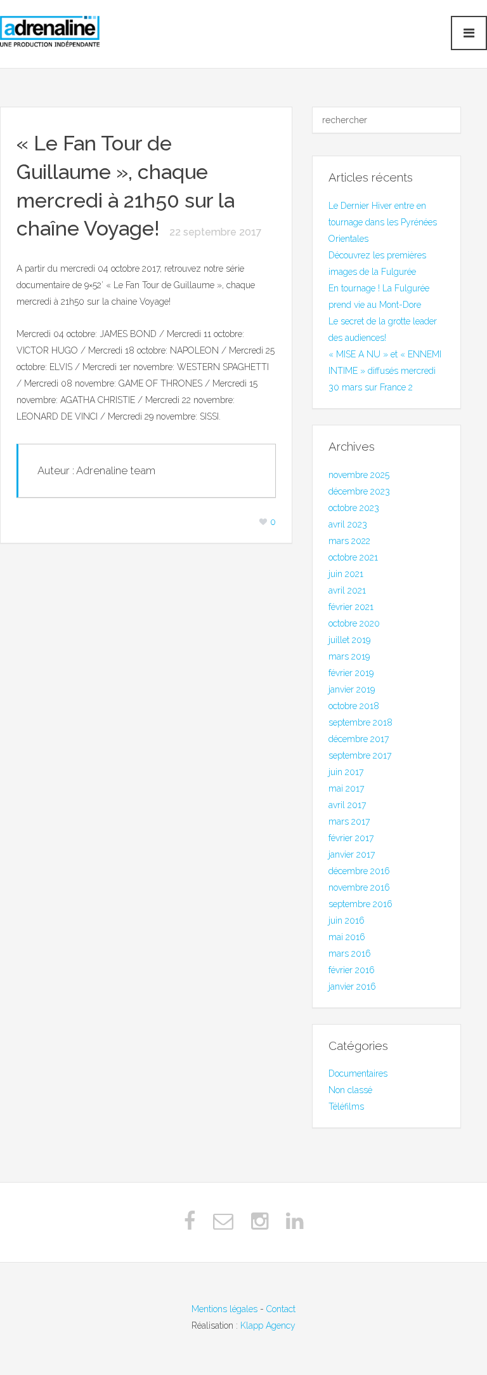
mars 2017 (349, 821)
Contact (280, 1309)
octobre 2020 (354, 623)
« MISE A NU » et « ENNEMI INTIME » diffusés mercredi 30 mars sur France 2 (384, 370)
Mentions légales (224, 1309)
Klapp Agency (267, 1325)
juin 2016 (346, 920)
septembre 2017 (359, 755)
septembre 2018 (360, 722)
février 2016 (351, 970)
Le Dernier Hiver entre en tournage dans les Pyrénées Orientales (382, 222)
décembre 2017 (358, 739)
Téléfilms (346, 1106)
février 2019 (350, 673)
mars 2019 (349, 656)
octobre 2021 (353, 557)
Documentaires (357, 1073)
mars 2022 (349, 541)
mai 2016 (346, 937)
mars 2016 (349, 953)
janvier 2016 (352, 986)
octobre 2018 (353, 706)
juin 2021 (345, 574)
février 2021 (350, 607)
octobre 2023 (353, 508)
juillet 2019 (349, 640)
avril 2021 (347, 590)
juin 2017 (345, 772)
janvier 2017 (351, 854)
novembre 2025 (358, 475)
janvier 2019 (351, 689)
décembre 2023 (359, 491)
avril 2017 (347, 805)
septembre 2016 (360, 904)
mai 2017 (346, 788)
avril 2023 (347, 524)
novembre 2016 (359, 887)
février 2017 (350, 838)
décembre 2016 (359, 871)
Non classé (350, 1090)
